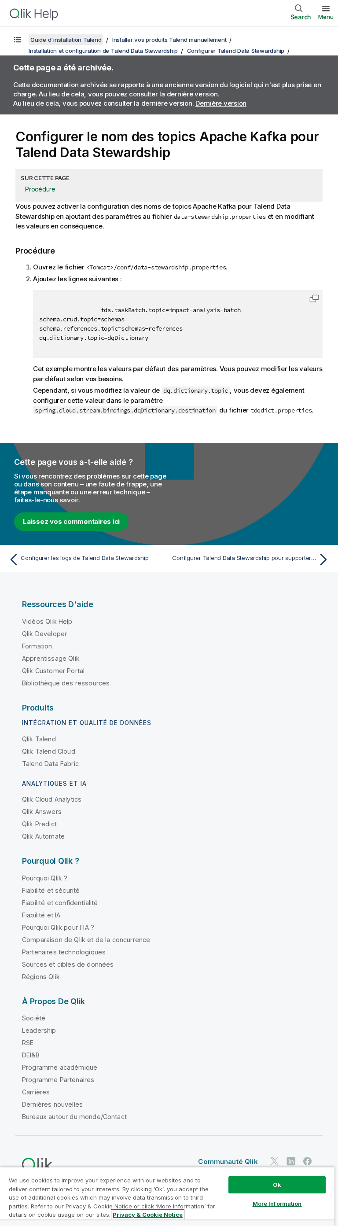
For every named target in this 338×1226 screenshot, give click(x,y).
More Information (277, 1203)
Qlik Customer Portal (53, 670)
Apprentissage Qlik (51, 658)
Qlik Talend (39, 739)
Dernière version (220, 103)
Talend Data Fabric (50, 763)
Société (33, 1018)
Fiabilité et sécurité (51, 890)
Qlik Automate (43, 836)
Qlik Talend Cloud (48, 751)
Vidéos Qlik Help (47, 621)
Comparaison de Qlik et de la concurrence (86, 939)
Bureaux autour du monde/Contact (74, 1116)
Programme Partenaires (58, 1079)
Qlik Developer (44, 633)
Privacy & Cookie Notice (148, 1214)
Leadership (39, 1030)
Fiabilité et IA (41, 915)
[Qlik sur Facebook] (307, 1161)
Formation (37, 646)
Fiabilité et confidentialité (60, 902)
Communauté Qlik (227, 1161)
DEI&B (31, 1055)
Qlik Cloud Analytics (51, 799)
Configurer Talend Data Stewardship (236, 50)
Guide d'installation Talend (65, 39)
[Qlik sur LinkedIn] (291, 1161)
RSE (27, 1042)
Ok (277, 1184)
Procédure (40, 189)
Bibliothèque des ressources (66, 683)
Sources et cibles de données (68, 964)
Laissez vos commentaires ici (71, 521)
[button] (314, 298)
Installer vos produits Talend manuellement (169, 39)
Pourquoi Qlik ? (44, 878)
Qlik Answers (42, 811)
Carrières (36, 1092)
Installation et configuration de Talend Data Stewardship (103, 50)
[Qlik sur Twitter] (274, 1161)
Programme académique (59, 1067)
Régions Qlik (41, 976)
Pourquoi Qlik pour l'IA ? (58, 927)
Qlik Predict (39, 824)
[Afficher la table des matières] (17, 39)
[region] (167, 1196)
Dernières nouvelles (52, 1104)
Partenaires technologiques (64, 952)
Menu (326, 16)
